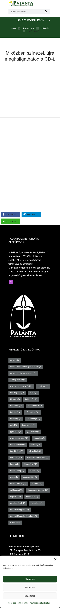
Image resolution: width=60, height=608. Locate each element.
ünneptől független (19, 510)
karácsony (16, 458)
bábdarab (16, 406)
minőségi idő (30, 477)
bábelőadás (35, 406)
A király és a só (18, 380)
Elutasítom (30, 587)
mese (14, 477)
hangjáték (39, 438)
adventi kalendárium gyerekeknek (25, 367)
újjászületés (36, 503)
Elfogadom (30, 579)
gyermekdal (33, 432)
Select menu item (30, 20)
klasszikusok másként (37, 458)
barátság (43, 386)
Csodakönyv (33, 419)
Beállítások (30, 596)
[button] (55, 559)
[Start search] (45, 11)
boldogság (31, 399)
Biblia (33, 393)
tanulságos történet (38, 490)
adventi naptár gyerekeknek (23, 373)
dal (13, 425)
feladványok (28, 425)
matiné (34, 471)
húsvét (35, 445)
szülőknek (16, 490)
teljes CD (15, 497)
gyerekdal (15, 432)
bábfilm (15, 412)
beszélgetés (17, 393)
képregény (30, 464)
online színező (18, 484)
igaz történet (16, 451)
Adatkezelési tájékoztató (18, 603)
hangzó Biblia (18, 445)
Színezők (45, 28)
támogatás (32, 497)
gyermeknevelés (19, 438)
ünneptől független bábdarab (23, 516)
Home (13, 28)
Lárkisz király (17, 471)
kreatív (14, 464)
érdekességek (17, 503)
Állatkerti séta (28, 28)
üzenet (15, 522)
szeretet (37, 484)
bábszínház (32, 412)
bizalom (15, 399)
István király (35, 451)
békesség (15, 419)
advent (14, 360)
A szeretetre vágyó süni (21, 386)
